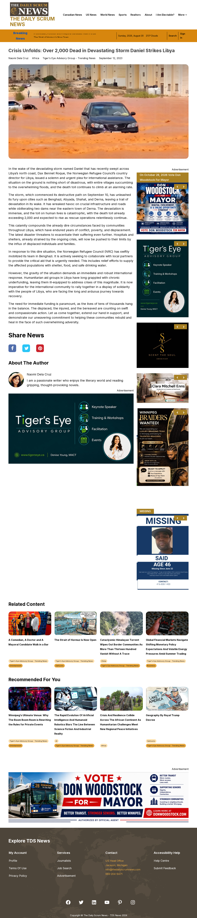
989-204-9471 (114, 873)
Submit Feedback (165, 868)
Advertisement (66, 875)
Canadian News (72, 14)
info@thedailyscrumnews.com (122, 869)
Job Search (64, 868)
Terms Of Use (17, 868)
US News (91, 14)
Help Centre (161, 860)
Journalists (64, 860)
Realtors (136, 14)
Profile (13, 860)
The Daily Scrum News (32, 21)
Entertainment (15, 666)
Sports (123, 14)
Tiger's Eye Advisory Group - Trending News (69, 58)
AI (56, 741)
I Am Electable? (165, 14)
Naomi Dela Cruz (39, 374)
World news (107, 14)
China (103, 661)
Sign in (182, 35)
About (148, 14)
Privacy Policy (18, 875)
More (181, 14)
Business (151, 666)
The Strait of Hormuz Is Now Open (51, 35)
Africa (35, 58)
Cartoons (60, 666)
